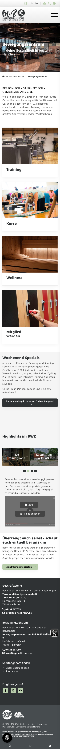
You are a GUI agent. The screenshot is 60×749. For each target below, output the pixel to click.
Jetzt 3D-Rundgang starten (18, 566)
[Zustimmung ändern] (7, 738)
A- (32, 3)
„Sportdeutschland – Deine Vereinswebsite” (25, 733)
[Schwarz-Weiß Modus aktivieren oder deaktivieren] (25, 3)
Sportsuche (11, 671)
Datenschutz (8, 727)
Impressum (42, 724)
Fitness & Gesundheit (15, 76)
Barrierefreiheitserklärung (28, 727)
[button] (54, 3)
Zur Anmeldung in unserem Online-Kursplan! (30, 401)
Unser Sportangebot (17, 667)
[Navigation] (53, 15)
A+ (36, 3)
